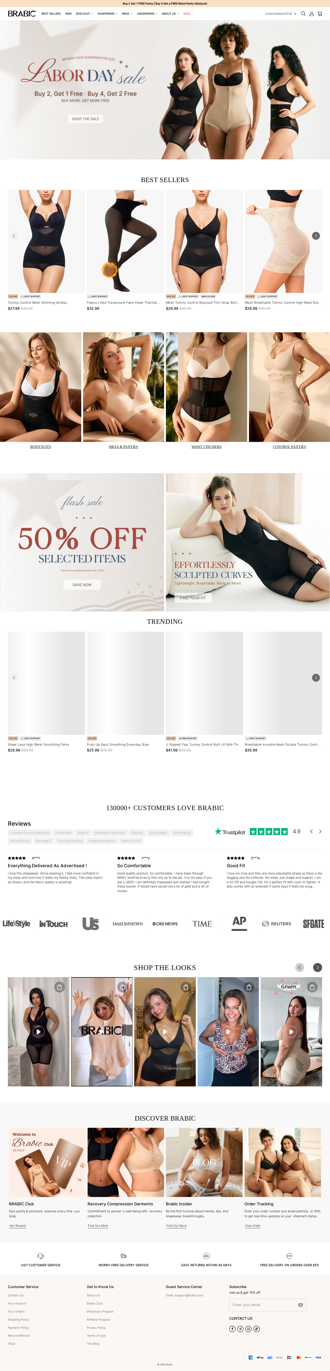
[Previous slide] (14, 236)
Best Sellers (51, 13)
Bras (125, 13)
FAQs (11, 1343)
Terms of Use (96, 1335)
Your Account (17, 1303)
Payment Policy (18, 1327)
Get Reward (17, 1225)
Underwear (145, 13)
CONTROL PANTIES (289, 447)
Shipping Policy (18, 1319)
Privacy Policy (96, 1327)
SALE (186, 13)
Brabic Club (95, 1303)
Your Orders (16, 1311)
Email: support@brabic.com (184, 1295)
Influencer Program (100, 1311)
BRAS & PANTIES (123, 447)
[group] (55, 871)
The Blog (93, 1343)
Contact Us (16, 1295)
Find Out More (98, 1225)
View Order (253, 1225)
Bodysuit (83, 13)
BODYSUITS (40, 447)
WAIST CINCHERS (206, 447)
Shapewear (106, 13)
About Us (169, 13)
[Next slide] (316, 236)
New (68, 13)
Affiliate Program (98, 1319)
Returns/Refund (19, 1335)
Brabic (169, 1364)
